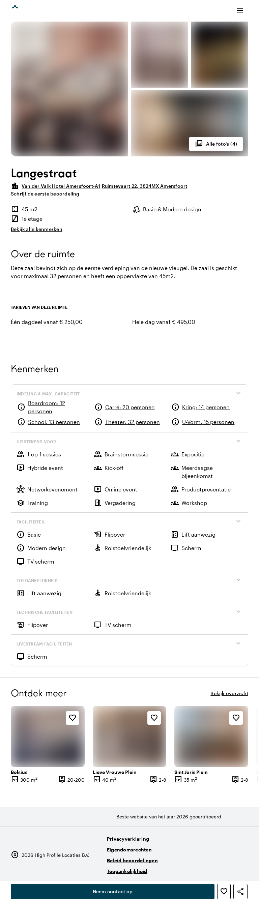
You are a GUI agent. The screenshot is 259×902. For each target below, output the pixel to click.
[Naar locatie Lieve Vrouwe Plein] (130, 736)
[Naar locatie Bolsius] (48, 736)
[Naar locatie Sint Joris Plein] (211, 736)
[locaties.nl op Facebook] (223, 868)
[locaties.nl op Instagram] (204, 868)
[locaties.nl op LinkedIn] (241, 868)
